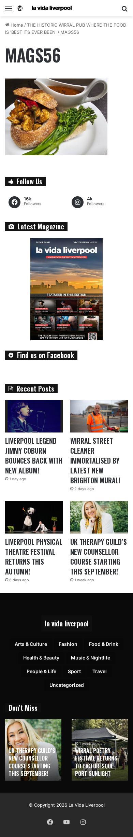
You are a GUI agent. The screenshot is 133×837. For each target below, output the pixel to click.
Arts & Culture (31, 644)
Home (16, 25)
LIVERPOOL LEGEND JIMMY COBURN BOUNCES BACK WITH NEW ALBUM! (33, 456)
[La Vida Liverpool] (44, 8)
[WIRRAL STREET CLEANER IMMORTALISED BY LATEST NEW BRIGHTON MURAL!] (99, 416)
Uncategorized (66, 685)
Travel (99, 671)
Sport (74, 671)
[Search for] (124, 10)
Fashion (68, 644)
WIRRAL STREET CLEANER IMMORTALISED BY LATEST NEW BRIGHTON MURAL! (95, 460)
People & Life (41, 671)
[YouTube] (66, 822)
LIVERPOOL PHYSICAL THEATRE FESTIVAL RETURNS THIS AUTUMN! (33, 557)
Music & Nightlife (90, 658)
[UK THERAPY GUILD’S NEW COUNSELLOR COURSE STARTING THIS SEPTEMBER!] (99, 517)
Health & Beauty (41, 658)
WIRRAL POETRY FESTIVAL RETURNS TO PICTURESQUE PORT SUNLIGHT (96, 762)
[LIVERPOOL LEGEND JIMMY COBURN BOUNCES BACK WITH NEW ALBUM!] (34, 416)
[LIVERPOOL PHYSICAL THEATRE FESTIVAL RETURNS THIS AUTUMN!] (34, 517)
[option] (33, 750)
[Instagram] (83, 822)
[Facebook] (50, 822)
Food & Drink (103, 644)
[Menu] (8, 10)
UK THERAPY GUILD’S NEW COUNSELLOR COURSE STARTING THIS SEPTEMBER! (98, 557)
